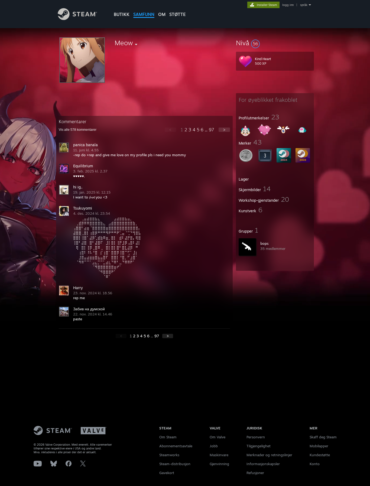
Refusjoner (255, 473)
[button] (275, 42)
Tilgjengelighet (258, 446)
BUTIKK (121, 14)
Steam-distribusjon (174, 464)
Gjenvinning (219, 464)
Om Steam (168, 437)
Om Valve (217, 437)
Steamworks (169, 455)
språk (303, 5)
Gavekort (166, 473)
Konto (315, 464)
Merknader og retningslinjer (269, 455)
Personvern (255, 437)
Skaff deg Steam (323, 437)
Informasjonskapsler (263, 464)
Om (161, 14)
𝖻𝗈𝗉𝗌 (264, 243)
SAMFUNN (143, 14)
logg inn (288, 5)
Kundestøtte (320, 455)
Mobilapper (319, 446)
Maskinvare (219, 455)
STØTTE (177, 14)
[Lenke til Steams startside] (77, 18)
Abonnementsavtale (175, 446)
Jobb (214, 446)
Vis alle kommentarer (77, 130)
